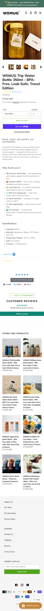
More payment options (22, 132)
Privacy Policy (9, 519)
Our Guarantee (10, 513)
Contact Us (8, 534)
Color (5, 110)
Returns (7, 546)
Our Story (8, 507)
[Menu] (40, 12)
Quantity (34, 110)
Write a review (22, 314)
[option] (11, 67)
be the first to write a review (22, 280)
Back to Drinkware (23, 295)
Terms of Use (9, 552)
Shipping (15, 102)
